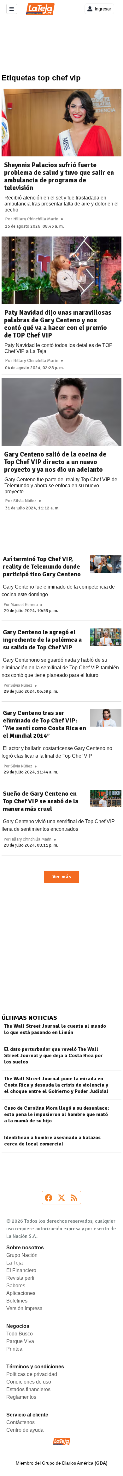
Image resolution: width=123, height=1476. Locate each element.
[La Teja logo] (40, 9)
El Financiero (21, 1270)
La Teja (14, 1262)
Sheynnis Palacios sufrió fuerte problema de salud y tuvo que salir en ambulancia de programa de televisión (59, 176)
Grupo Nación (22, 1255)
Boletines (16, 1300)
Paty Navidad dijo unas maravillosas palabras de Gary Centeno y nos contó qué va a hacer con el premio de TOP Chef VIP (57, 324)
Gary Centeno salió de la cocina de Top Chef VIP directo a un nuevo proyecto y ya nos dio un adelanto (55, 462)
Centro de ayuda (25, 1430)
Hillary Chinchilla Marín (35, 219)
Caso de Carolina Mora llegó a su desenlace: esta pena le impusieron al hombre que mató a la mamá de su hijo (56, 1114)
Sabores (15, 1285)
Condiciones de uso (28, 1382)
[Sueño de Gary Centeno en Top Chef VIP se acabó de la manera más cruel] (105, 799)
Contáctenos (20, 1422)
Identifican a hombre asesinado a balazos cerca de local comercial (52, 1140)
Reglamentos (21, 1397)
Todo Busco (19, 1333)
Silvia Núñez (24, 501)
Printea (14, 1349)
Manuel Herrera (24, 604)
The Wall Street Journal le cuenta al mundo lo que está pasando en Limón (55, 1029)
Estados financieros (28, 1389)
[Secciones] (11, 9)
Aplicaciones (20, 1293)
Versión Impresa (24, 1308)
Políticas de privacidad (31, 1374)
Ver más (61, 877)
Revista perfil (21, 1278)
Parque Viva (20, 1341)
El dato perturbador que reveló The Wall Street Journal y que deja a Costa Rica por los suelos (53, 1055)
